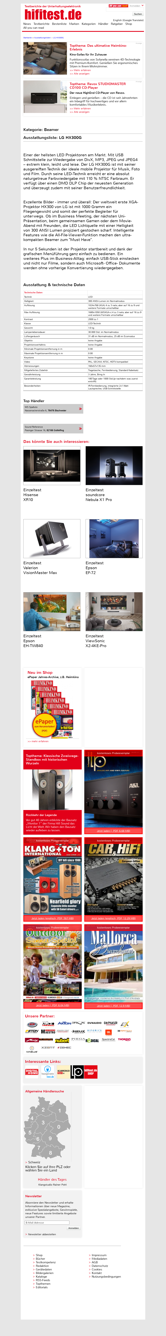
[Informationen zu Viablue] (32, 1049)
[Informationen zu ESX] (125, 1024)
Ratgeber (117, 24)
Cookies (97, 1269)
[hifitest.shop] (91, 1081)
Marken (74, 24)
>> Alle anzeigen (79, 73)
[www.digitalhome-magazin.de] (32, 1081)
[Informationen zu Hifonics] (94, 1033)
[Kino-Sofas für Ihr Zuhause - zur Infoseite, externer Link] (46, 60)
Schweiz (34, 1162)
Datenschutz (100, 1266)
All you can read (33, 28)
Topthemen (43, 1284)
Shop (128, 24)
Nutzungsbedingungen (106, 1277)
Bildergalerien (44, 1273)
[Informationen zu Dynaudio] (94, 1024)
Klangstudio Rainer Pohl (52, 1184)
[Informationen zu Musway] (46, 1041)
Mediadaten (99, 1259)
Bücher (40, 1259)
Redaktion (42, 1266)
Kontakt (97, 1273)
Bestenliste (59, 24)
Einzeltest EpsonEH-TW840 (33, 640)
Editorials (42, 1287)
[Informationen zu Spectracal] (108, 1041)
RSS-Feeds (43, 1280)
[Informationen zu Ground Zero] (62, 1033)
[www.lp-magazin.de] (77, 1081)
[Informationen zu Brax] (78, 1024)
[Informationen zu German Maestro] (48, 1033)
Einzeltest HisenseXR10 (32, 494)
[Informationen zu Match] (125, 1033)
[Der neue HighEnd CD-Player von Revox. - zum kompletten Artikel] (46, 98)
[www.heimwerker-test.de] (63, 1081)
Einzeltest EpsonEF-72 (95, 567)
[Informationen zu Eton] (32, 1033)
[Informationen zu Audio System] (48, 1024)
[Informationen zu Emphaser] (111, 1024)
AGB (95, 1262)
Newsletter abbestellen (42, 1234)
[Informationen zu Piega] (78, 1041)
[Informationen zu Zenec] (64, 1049)
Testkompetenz (46, 1262)
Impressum (99, 1255)
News (27, 24)
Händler (103, 24)
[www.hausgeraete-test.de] (47, 1081)
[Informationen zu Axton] (64, 1024)
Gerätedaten (44, 1269)
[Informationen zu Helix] (78, 1033)
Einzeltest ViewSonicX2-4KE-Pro (96, 640)
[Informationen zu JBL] (108, 1033)
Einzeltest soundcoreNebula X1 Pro (99, 494)
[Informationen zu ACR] (32, 1024)
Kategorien (89, 24)
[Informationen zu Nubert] (62, 1041)
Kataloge (41, 1277)
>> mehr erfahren (38, 741)
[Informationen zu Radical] (92, 1041)
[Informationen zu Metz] (32, 1041)
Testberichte (41, 24)
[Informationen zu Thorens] (125, 1041)
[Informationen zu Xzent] (48, 1049)
